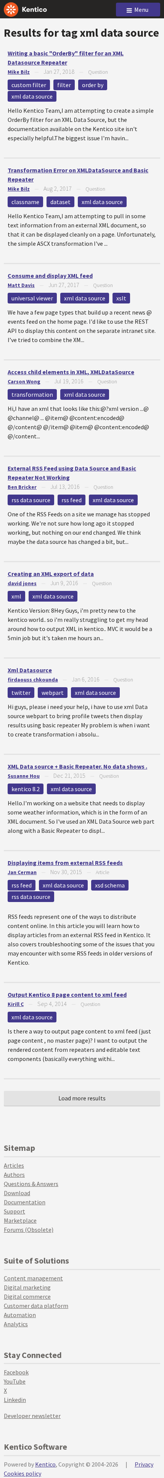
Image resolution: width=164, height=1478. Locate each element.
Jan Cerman (22, 872)
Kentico (45, 1464)
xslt (121, 298)
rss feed (71, 500)
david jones (22, 583)
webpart (53, 692)
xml (16, 596)
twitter (21, 692)
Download (17, 1193)
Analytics (16, 1324)
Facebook (16, 1372)
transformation (32, 394)
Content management (33, 1278)
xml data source (32, 96)
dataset (60, 202)
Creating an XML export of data (51, 574)
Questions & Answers (31, 1184)
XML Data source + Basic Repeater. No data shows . (77, 766)
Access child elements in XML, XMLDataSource (71, 372)
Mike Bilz (19, 71)
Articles (14, 1165)
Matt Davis (21, 285)
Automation (20, 1315)
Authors (14, 1174)
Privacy (144, 1464)
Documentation (24, 1202)
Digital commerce (27, 1296)
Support (14, 1211)
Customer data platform (36, 1305)
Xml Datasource (30, 670)
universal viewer (32, 298)
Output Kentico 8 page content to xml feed (67, 994)
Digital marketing (27, 1287)
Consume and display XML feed (50, 275)
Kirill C (16, 1004)
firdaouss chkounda (33, 679)
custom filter (28, 85)
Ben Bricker (22, 486)
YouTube (15, 1381)
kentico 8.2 (25, 789)
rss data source (30, 500)
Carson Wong (24, 381)
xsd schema (110, 885)
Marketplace (20, 1220)
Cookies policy (22, 1473)
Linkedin (15, 1399)
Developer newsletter (32, 1416)
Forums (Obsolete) (28, 1229)
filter (64, 85)
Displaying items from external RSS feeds (65, 862)
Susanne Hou (24, 775)
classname (25, 202)
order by (92, 85)
